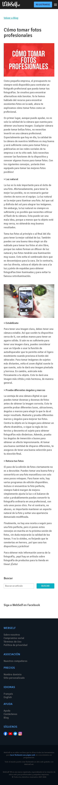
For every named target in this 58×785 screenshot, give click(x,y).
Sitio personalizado (14, 677)
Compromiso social (14, 638)
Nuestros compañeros (15, 661)
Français (8, 693)
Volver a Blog (11, 18)
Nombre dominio (13, 674)
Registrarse (43, 4)
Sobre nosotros (12, 634)
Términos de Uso (12, 641)
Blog (6, 717)
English (8, 697)
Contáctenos (10, 714)
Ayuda (7, 710)
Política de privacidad (15, 645)
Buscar (45, 586)
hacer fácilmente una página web (22, 755)
